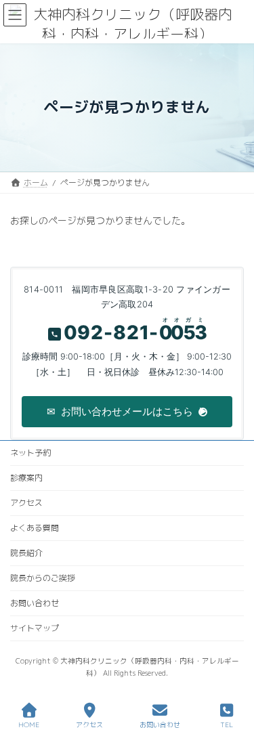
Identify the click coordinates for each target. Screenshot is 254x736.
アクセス (26, 502)
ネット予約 (30, 452)
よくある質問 (34, 528)
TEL (226, 724)
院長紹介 (26, 553)
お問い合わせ (34, 603)
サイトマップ (34, 628)
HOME (28, 724)
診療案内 (26, 477)
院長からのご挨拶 (42, 578)
